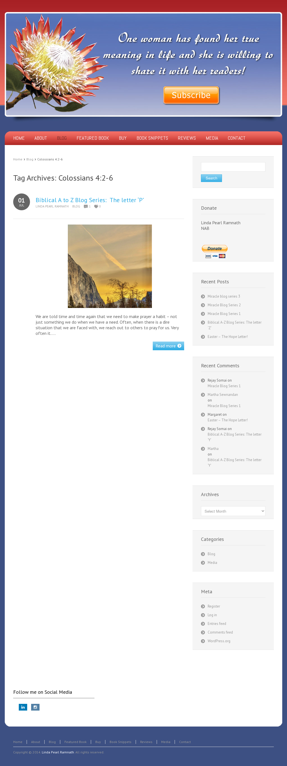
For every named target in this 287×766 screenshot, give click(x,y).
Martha (213, 448)
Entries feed (217, 623)
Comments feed (220, 632)
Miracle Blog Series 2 (224, 305)
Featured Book (75, 742)
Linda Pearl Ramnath (52, 206)
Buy (98, 742)
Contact (185, 742)
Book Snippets (120, 742)
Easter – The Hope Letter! (228, 336)
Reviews (146, 742)
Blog (29, 159)
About (35, 742)
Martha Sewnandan (223, 394)
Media (212, 562)
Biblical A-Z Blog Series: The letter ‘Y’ (234, 437)
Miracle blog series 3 (224, 296)
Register (214, 606)
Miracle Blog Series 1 (224, 313)
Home (17, 159)
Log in (212, 615)
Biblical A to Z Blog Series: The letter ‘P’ (90, 200)
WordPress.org (219, 641)
